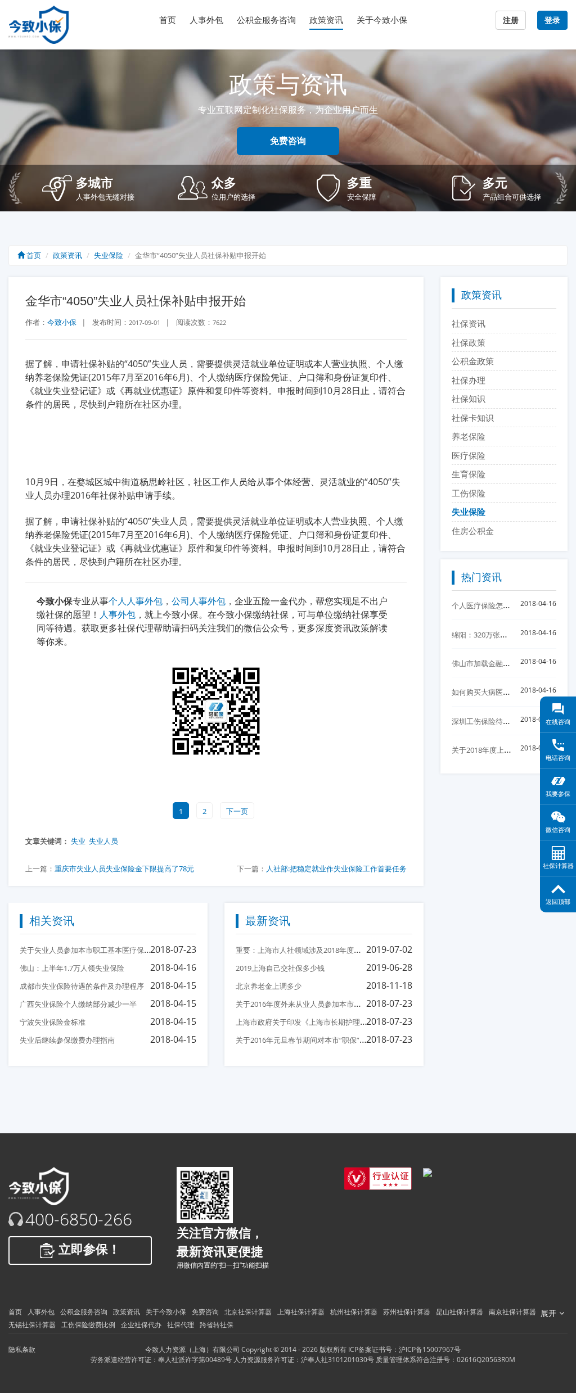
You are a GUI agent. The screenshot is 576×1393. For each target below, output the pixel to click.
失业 (78, 841)
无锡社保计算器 (32, 1324)
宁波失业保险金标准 (53, 1022)
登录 (552, 20)
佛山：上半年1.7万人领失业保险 (72, 968)
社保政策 (468, 342)
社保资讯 (468, 323)
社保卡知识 (473, 417)
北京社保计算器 (248, 1312)
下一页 (237, 811)
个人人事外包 (136, 601)
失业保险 (108, 255)
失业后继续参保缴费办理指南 (67, 1040)
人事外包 (206, 20)
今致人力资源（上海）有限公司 (192, 1349)
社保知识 (468, 398)
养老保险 (468, 436)
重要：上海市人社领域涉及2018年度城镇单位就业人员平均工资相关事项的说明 (364, 950)
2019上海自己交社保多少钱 (280, 968)
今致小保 (61, 322)
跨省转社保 (216, 1324)
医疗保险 (468, 455)
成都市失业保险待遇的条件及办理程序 (82, 986)
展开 (548, 1313)
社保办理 (468, 380)
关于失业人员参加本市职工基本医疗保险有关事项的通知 (111, 950)
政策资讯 (326, 20)
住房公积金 (473, 530)
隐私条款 (21, 1349)
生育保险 (468, 474)
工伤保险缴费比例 (88, 1324)
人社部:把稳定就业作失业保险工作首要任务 (336, 868)
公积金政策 (473, 361)
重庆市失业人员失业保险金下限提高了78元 (124, 868)
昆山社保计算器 (459, 1312)
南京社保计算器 (512, 1312)
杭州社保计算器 (353, 1312)
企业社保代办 (141, 1324)
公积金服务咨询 (266, 20)
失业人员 (103, 841)
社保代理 (180, 1324)
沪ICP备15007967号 (430, 1349)
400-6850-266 (78, 1219)
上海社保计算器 (301, 1312)
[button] (101, 188)
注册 (511, 20)
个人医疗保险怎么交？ (488, 605)
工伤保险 (468, 493)
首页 (167, 20)
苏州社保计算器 (406, 1312)
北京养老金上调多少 (269, 986)
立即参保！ (87, 1249)
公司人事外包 (199, 601)
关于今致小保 (382, 20)
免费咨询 (288, 141)
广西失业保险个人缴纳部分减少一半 (78, 1004)
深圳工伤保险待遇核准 (488, 721)
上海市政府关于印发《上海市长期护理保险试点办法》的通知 (334, 1022)
